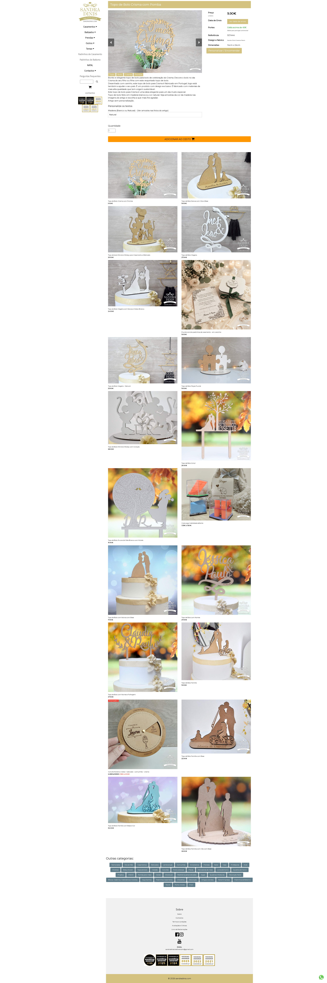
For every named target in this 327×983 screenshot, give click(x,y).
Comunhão (181, 865)
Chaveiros (180, 880)
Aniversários (194, 865)
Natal (216, 865)
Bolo (119, 74)
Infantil (130, 875)
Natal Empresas (224, 880)
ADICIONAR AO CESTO (178, 139)
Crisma (128, 74)
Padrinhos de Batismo (90, 59)
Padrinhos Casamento (164, 880)
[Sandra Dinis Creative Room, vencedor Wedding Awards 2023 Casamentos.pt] (98, 100)
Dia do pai (169, 875)
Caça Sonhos (146, 880)
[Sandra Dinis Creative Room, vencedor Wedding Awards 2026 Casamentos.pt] (150, 960)
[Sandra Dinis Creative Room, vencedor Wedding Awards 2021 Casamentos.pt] (94, 107)
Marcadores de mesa (205, 870)
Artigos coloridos (207, 880)
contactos (90, 92)
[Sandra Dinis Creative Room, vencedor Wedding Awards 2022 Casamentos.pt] (86, 107)
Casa (224, 865)
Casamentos (89, 26)
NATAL (90, 65)
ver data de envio (237, 21)
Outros (89, 43)
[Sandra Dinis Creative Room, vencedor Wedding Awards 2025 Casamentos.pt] (82, 100)
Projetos (121, 875)
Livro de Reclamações (179, 929)
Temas (89, 48)
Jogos (203, 875)
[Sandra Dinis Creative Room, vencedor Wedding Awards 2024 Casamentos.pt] (90, 100)
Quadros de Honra (240, 870)
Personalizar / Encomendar (224, 50)
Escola (168, 885)
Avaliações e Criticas (179, 925)
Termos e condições (179, 922)
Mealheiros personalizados (186, 875)
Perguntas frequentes (90, 76)
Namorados (116, 865)
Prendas (89, 37)
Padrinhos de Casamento (90, 54)
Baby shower (128, 870)
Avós (245, 865)
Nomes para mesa (144, 875)
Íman (191, 885)
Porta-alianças (178, 870)
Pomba (138, 74)
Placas (191, 870)
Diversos (115, 870)
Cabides (155, 870)
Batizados (89, 32)
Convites (165, 870)
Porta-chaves (180, 885)
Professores (235, 865)
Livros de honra (223, 870)
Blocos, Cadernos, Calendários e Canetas (122, 880)
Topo (111, 74)
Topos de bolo (142, 870)
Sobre (179, 914)
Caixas (158, 875)
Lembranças (167, 865)
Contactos (89, 70)
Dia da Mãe (129, 865)
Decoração (193, 880)
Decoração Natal (235, 875)
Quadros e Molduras (217, 875)
